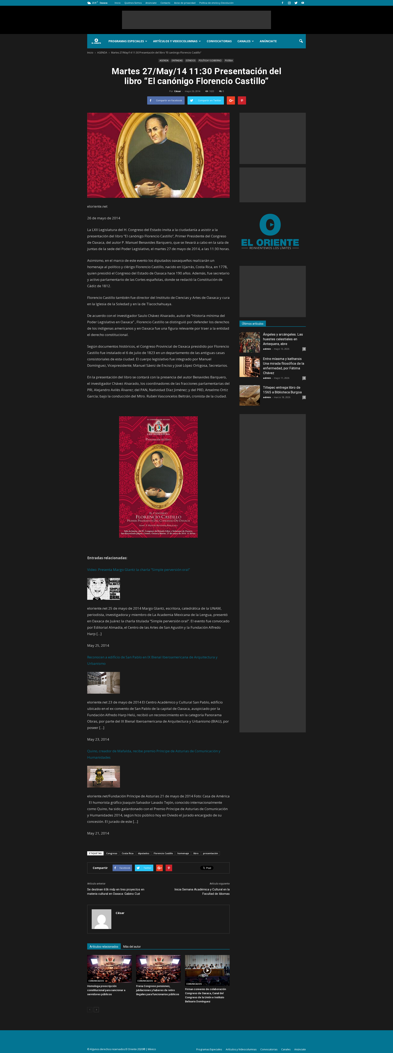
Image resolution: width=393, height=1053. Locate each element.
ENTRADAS (177, 60)
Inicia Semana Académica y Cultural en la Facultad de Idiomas (202, 892)
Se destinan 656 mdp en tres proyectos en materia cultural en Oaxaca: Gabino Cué (115, 892)
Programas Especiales (126, 41)
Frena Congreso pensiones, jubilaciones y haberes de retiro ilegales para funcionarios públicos (157, 990)
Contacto (165, 2)
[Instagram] (289, 3)
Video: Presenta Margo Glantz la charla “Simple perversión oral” (138, 569)
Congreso (111, 853)
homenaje (183, 853)
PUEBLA (229, 60)
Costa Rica (127, 853)
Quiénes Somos (133, 2)
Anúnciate (151, 2)
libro (196, 853)
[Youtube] (303, 3)
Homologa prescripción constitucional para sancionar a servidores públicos (106, 990)
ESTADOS (190, 60)
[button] (301, 41)
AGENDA (164, 60)
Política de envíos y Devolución (216, 2)
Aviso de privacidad (184, 2)
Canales (244, 41)
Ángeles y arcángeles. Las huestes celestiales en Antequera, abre (283, 339)
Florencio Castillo (163, 853)
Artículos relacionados (104, 946)
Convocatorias (219, 41)
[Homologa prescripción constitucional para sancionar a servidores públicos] (109, 969)
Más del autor (132, 946)
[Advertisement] (196, 20)
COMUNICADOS (96, 980)
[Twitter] (296, 3)
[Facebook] (282, 3)
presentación (210, 853)
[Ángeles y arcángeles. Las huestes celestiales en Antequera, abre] (249, 342)
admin (267, 348)
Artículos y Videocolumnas (175, 41)
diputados (143, 853)
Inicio (118, 2)
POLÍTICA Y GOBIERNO (210, 60)
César (177, 91)
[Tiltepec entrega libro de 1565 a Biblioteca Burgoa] (249, 395)
